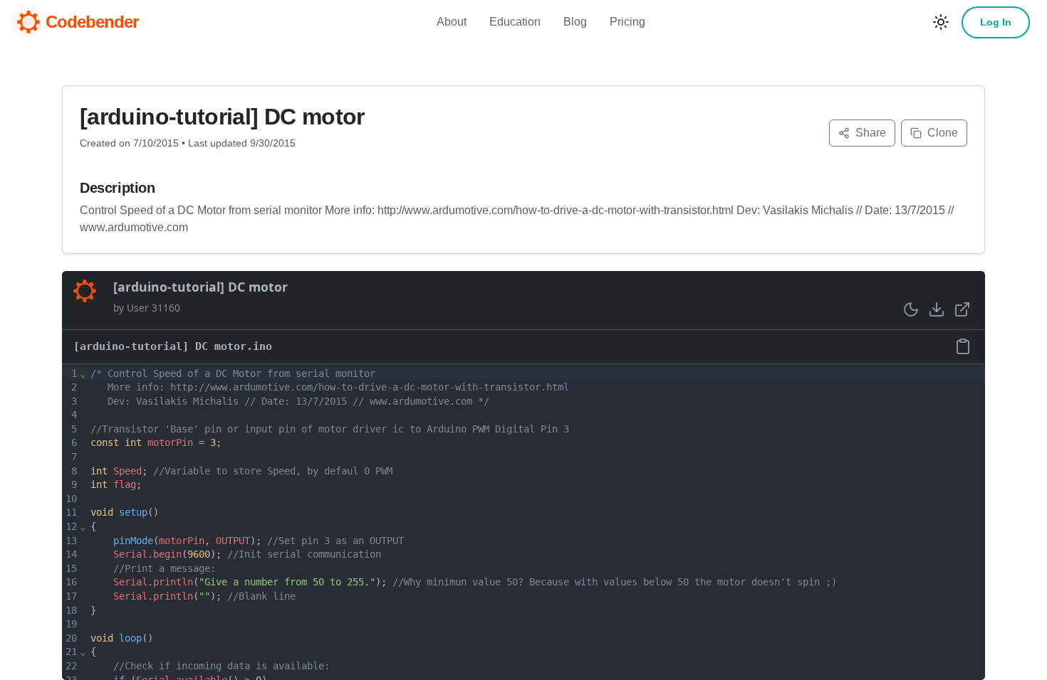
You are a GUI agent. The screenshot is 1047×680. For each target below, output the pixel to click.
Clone (942, 133)
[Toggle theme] (941, 22)
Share (870, 133)
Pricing (627, 22)
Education (515, 22)
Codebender (92, 21)
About (452, 22)
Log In (995, 22)
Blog (575, 22)
